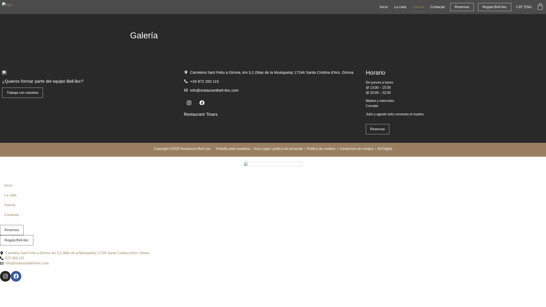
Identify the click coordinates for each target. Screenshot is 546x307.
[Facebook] (202, 103)
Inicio (384, 7)
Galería (418, 7)
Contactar (437, 7)
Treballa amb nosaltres (232, 149)
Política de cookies (321, 149)
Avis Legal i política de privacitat (278, 149)
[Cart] (540, 6)
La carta (400, 7)
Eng (528, 7)
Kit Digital (385, 149)
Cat (519, 7)
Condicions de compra (356, 149)
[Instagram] (189, 103)
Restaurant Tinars (201, 114)
